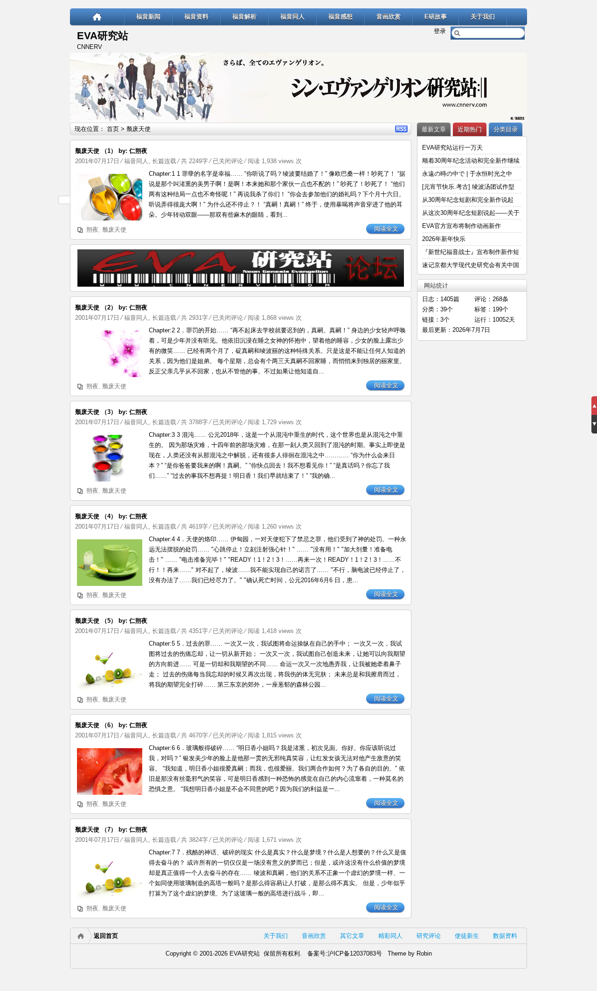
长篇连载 (164, 161)
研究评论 (429, 935)
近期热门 (470, 129)
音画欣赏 (388, 16)
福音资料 (196, 16)
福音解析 (244, 16)
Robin (424, 953)
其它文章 (352, 935)
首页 (113, 128)
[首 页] (97, 16)
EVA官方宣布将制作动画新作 (461, 225)
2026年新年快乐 (443, 238)
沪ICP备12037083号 (354, 953)
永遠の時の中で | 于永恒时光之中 (468, 173)
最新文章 (434, 129)
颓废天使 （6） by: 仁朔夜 (111, 725)
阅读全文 (386, 228)
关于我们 (483, 16)
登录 (440, 31)
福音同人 (292, 16)
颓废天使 (114, 229)
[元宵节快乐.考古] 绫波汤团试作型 (468, 186)
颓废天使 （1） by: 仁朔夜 (111, 150)
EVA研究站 (102, 35)
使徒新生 (467, 935)
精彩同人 (390, 935)
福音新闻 (148, 16)
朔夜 (92, 229)
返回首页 (106, 935)
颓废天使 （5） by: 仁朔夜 (111, 620)
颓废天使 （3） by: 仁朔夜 (111, 411)
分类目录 (505, 129)
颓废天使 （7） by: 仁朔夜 (111, 829)
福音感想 (340, 16)
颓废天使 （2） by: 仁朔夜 (111, 307)
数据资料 (505, 935)
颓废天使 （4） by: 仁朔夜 (111, 516)
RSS (401, 128)
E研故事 (435, 16)
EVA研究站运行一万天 (452, 147)
